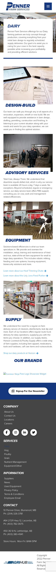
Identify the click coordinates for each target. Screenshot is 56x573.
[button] (48, 6)
